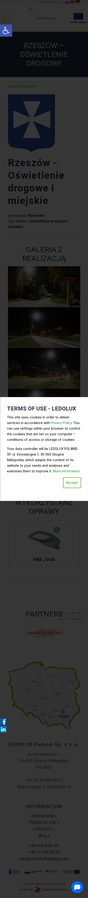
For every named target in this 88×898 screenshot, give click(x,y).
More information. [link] (66, 471)
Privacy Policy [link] (61, 423)
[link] (6, 31)
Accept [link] (72, 483)
